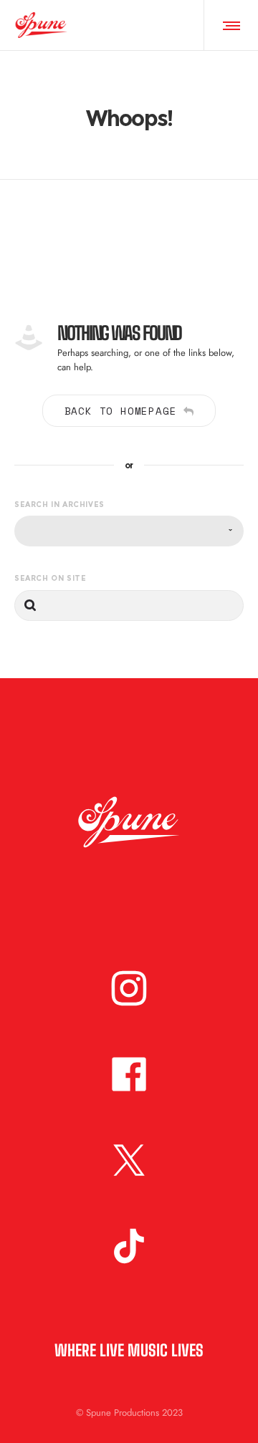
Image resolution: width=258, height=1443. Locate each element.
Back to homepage (120, 410)
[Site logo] (41, 25)
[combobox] (129, 531)
